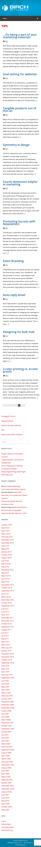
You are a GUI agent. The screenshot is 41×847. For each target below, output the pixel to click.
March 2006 (6, 759)
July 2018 (5, 561)
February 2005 (7, 780)
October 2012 (6, 603)
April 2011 (5, 642)
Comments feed (7, 827)
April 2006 (5, 756)
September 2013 (7, 591)
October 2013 (6, 588)
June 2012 (5, 612)
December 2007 (7, 723)
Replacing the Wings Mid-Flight (13, 472)
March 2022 (6, 534)
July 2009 (5, 681)
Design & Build (7, 421)
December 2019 (7, 540)
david (3, 513)
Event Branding (13, 261)
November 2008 (7, 705)
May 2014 (5, 582)
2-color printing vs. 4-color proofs (20, 370)
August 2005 (6, 768)
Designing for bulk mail (18, 332)
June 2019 (5, 546)
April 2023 (5, 528)
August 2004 (6, 792)
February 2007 (7, 747)
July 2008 (5, 714)
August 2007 (6, 732)
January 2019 (6, 552)
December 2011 (7, 618)
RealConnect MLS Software (11, 434)
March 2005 (6, 777)
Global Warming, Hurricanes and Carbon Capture (14, 495)
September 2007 (7, 729)
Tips (6, 41)
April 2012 (5, 615)
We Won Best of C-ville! (17, 513)
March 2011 (6, 645)
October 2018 (6, 555)
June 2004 (5, 798)
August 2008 (6, 711)
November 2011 (7, 621)
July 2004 (5, 795)
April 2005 (5, 774)
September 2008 (7, 708)
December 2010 (7, 654)
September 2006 (7, 750)
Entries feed (6, 824)
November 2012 (7, 600)
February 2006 (7, 762)
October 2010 (6, 660)
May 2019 (5, 549)
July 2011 (5, 633)
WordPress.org (7, 830)
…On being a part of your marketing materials (20, 36)
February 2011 (7, 648)
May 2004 (5, 801)
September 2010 (7, 663)
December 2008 (7, 702)
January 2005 (6, 783)
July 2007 (5, 735)
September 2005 (7, 765)
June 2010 (5, 666)
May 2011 (5, 639)
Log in (3, 821)
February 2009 (7, 696)
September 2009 (7, 678)
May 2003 (5, 810)
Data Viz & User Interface (11, 425)
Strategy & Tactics (8, 416)
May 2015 (5, 573)
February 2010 (7, 675)
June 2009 (5, 684)
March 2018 (6, 564)
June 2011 (5, 636)
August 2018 (6, 558)
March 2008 (6, 720)
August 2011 (6, 630)
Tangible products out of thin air (19, 109)
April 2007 (5, 741)
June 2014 (5, 579)
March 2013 (6, 597)
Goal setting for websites (20, 74)
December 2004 (7, 786)
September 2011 (7, 627)
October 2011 (6, 624)
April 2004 (5, 804)
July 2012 (5, 609)
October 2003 (6, 807)
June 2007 (5, 738)
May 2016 (5, 567)
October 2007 (6, 726)
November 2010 (7, 657)
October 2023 (6, 525)
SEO (3, 430)
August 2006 (6, 753)
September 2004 (7, 789)
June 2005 (5, 771)
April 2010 (5, 672)
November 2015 (7, 570)
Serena (4, 501)
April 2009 (5, 690)
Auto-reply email (14, 295)
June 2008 (5, 717)
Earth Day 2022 (7, 475)
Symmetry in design (16, 145)
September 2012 (7, 606)
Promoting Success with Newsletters (19, 222)
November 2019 (7, 543)
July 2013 (5, 594)
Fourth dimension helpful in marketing (20, 183)
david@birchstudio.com (14, 843)
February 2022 (7, 537)
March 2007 (6, 744)
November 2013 (7, 585)
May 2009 (5, 687)
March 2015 (6, 576)
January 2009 (6, 699)
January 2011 (6, 651)
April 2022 (5, 531)
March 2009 (6, 693)
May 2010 (5, 669)
